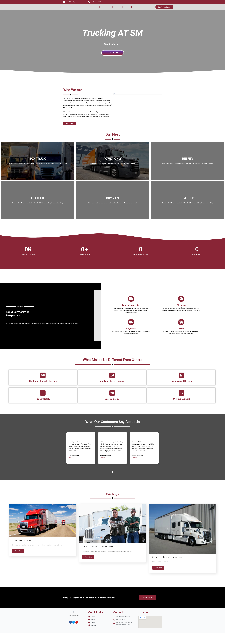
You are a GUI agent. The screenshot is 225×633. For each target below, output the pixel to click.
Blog (127, 7)
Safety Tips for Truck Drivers (97, 546)
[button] (164, 7)
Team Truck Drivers (23, 540)
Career (117, 7)
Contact (137, 7)
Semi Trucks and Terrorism (167, 556)
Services (105, 7)
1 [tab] (112, 472)
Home (85, 7)
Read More (18, 551)
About (94, 7)
